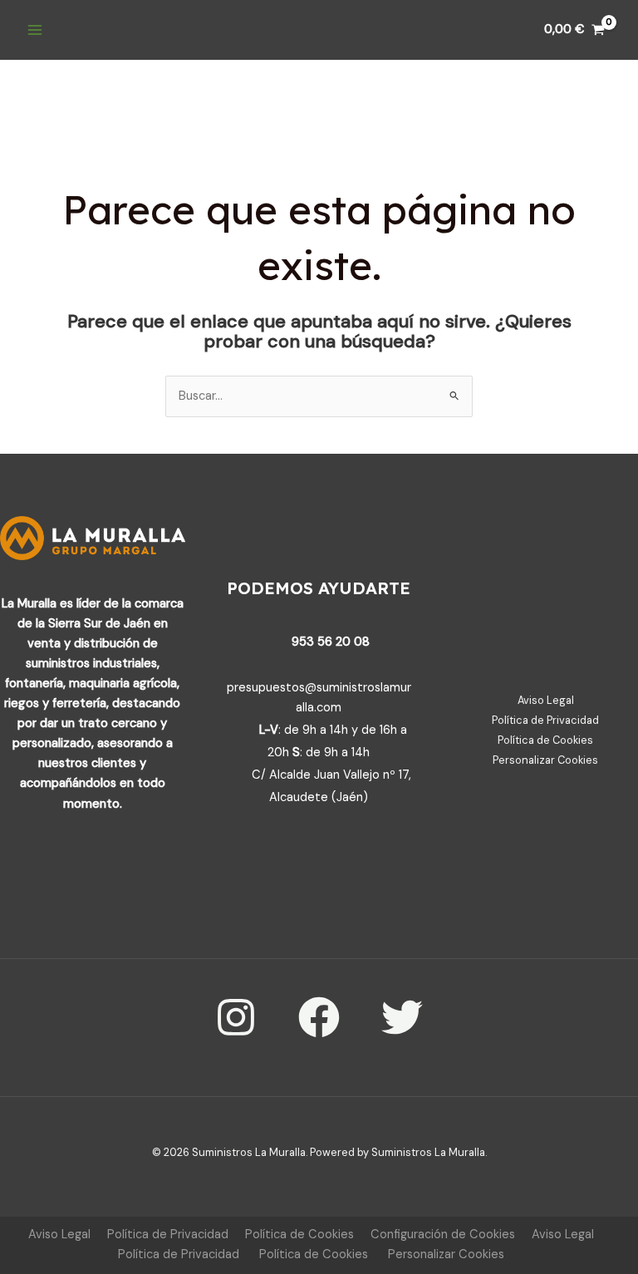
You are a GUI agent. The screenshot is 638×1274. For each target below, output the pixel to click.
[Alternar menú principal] (35, 30)
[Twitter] (402, 1017)
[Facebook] (319, 1017)
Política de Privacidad (545, 720)
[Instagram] (236, 1017)
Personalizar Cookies (545, 760)
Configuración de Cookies (443, 1234)
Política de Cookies (545, 740)
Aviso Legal (546, 700)
